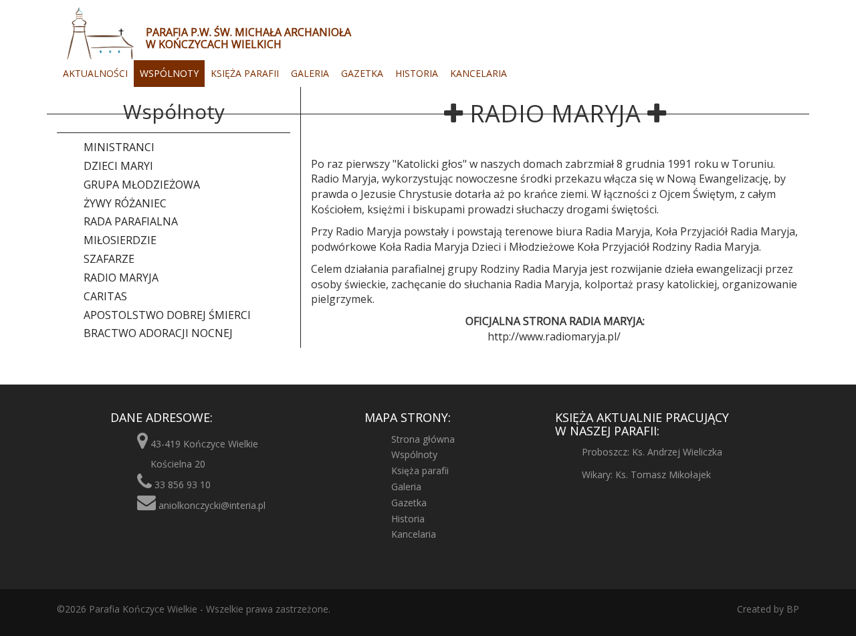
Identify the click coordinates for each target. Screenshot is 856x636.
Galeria (310, 73)
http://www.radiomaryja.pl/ (554, 336)
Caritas (105, 296)
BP (791, 609)
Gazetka (362, 73)
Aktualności (95, 73)
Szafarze (109, 258)
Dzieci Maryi (118, 165)
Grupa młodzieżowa (142, 184)
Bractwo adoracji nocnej (158, 333)
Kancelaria (478, 73)
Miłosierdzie (120, 240)
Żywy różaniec (125, 203)
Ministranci (119, 147)
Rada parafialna (131, 221)
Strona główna (423, 439)
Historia (416, 73)
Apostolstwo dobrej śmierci (167, 315)
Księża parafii (245, 73)
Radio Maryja (121, 277)
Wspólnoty (169, 73)
